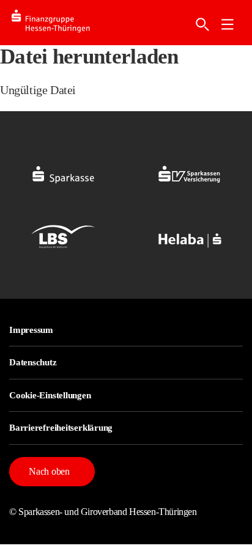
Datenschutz (33, 362)
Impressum (31, 330)
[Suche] (202, 24)
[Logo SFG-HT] (61, 23)
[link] (227, 24)
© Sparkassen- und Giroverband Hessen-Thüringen (103, 511)
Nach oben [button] (49, 471)
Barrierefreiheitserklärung (61, 428)
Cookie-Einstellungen (50, 395)
